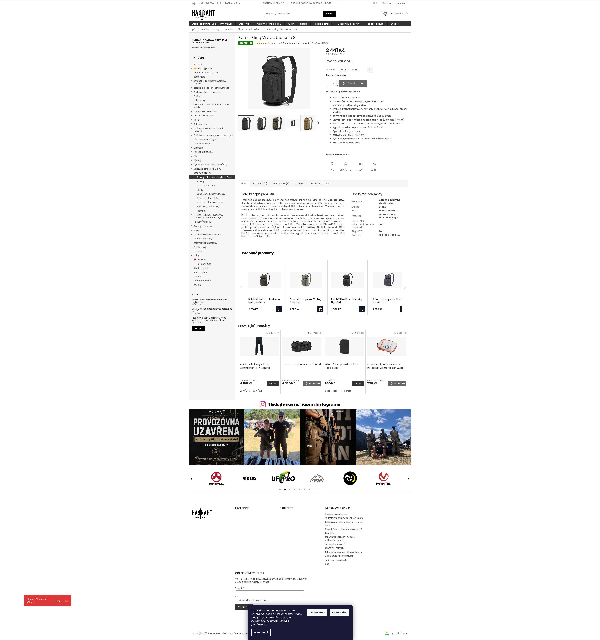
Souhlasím (339, 612)
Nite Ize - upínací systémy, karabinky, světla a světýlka (208, 216)
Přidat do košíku (355, 83)
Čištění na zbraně (203, 115)
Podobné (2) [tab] (260, 183)
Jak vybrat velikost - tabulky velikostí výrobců (340, 538)
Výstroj (197, 160)
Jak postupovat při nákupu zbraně (343, 552)
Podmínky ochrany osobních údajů (311, 3)
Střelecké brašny (206, 185)
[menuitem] (212, 23)
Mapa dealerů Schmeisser (339, 555)
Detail (272, 383)
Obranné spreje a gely (206, 139)
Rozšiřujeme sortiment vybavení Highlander (209, 301)
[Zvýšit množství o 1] (337, 81)
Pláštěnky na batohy (208, 206)
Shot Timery (200, 272)
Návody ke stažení (335, 544)
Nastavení (261, 632)
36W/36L (257, 390)
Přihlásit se (244, 607)
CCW (341, 199)
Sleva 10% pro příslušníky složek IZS (343, 529)
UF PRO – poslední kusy (206, 72)
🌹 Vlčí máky (200, 259)
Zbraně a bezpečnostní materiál (211, 87)
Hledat (329, 13)
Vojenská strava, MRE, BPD (207, 168)
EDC (260, 209)
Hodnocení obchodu (336, 560)
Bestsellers (199, 76)
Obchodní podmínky (274, 3)
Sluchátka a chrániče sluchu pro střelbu (211, 106)
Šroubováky (200, 247)
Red (335, 390)
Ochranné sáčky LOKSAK (207, 234)
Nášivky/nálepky (202, 221)
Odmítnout (317, 612)
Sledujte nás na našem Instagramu (304, 404)
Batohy (200, 181)
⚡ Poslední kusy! (203, 263)
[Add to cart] (279, 309)
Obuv (197, 156)
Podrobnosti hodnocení (296, 43)
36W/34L (245, 390)
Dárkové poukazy (203, 238)
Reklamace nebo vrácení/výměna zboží (343, 523)
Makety (198, 276)
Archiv (198, 328)
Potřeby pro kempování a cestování (213, 135)
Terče (197, 96)
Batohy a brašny (202, 172)
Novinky (198, 64)
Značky (197, 285)
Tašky (200, 189)
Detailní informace (336, 154)
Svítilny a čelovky (203, 226)
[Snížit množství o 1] (337, 85)
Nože (196, 119)
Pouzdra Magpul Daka (209, 198)
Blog (327, 563)
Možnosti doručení (336, 75)
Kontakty (329, 533)
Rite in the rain (201, 268)
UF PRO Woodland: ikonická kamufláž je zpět (212, 310)
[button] (241, 287)
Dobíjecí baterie (202, 280)
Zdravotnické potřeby (205, 242)
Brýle (196, 230)
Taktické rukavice (203, 151)
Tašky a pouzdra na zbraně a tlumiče (209, 130)
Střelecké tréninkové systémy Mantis (210, 82)
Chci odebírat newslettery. (253, 600)
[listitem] (265, 287)
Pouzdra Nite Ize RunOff (210, 202)
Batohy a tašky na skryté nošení (214, 177)
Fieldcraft (346, 390)
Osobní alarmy (202, 143)
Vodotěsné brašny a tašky (211, 193)
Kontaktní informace (203, 48)
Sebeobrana (200, 124)
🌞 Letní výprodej (203, 68)
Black (327, 390)
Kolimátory (199, 100)
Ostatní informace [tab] (320, 183)
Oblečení (198, 147)
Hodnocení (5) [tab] (281, 183)
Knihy (196, 255)
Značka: (320, 43)
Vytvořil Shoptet (399, 633)
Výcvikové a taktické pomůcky (210, 164)
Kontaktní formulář (335, 547)
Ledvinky (201, 210)
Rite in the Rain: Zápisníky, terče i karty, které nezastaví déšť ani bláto (211, 319)
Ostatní (198, 251)
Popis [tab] (244, 183)
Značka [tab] (300, 183)
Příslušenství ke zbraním (207, 92)
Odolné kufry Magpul (205, 111)
